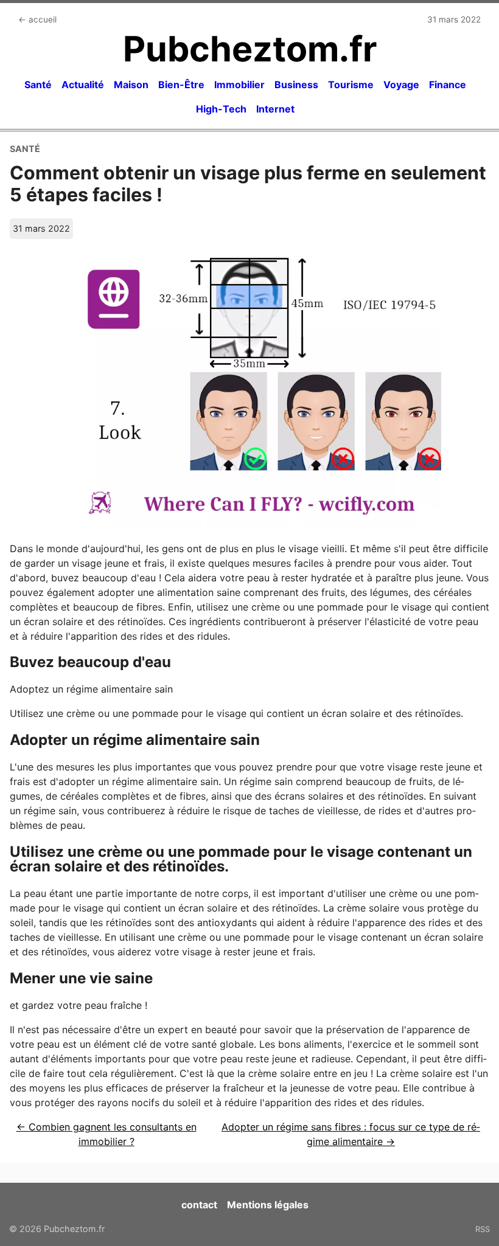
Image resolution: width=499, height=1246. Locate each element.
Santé (38, 84)
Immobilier (239, 84)
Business (296, 84)
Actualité (82, 84)
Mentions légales (268, 1205)
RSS (482, 1229)
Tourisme (351, 84)
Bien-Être (181, 84)
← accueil (37, 19)
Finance (447, 84)
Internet (275, 109)
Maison (131, 84)
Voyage (401, 84)
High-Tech (221, 109)
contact (199, 1205)
